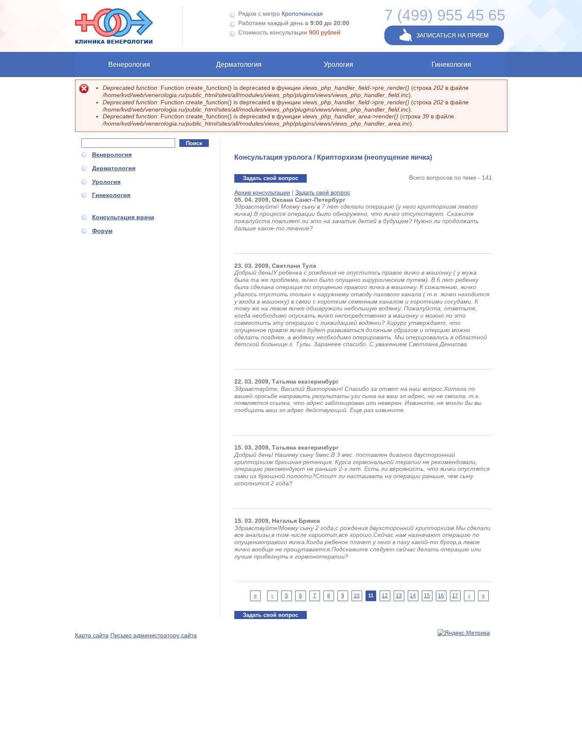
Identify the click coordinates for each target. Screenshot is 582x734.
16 (441, 596)
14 (413, 596)
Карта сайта (92, 635)
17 (455, 596)
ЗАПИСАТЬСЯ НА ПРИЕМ (452, 35)
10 (357, 596)
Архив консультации (262, 192)
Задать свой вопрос (270, 178)
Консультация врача (123, 217)
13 (399, 596)
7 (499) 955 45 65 (444, 15)
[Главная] (129, 26)
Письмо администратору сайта (153, 635)
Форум (102, 230)
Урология (338, 64)
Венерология (129, 64)
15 (427, 596)
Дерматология (239, 64)
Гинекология (451, 64)
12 (385, 596)
